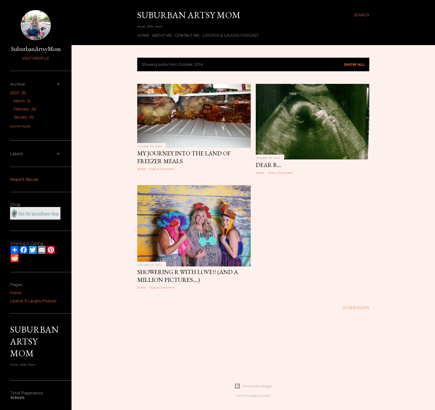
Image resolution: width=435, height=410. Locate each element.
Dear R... (268, 165)
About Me (162, 35)
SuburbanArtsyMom (36, 49)
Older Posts (355, 307)
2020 (17, 93)
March (21, 101)
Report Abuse (24, 179)
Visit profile (35, 58)
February (24, 109)
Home (143, 35)
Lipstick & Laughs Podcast (230, 35)
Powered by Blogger (257, 386)
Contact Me (187, 35)
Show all (354, 64)
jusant (266, 395)
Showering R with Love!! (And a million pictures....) (187, 276)
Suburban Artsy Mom (188, 15)
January (23, 117)
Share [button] (141, 169)
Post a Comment (161, 169)
